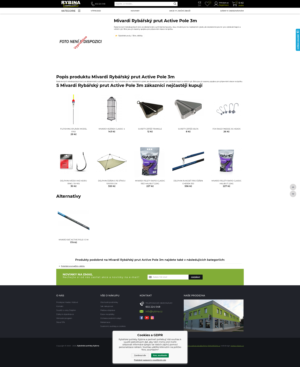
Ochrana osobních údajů (110, 318)
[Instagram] (152, 318)
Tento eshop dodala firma (197, 346)
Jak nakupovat (106, 306)
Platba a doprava (107, 310)
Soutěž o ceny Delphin (66, 310)
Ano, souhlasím (160, 355)
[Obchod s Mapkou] (214, 315)
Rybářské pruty (124, 36)
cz (199, 2)
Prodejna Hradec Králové (67, 302)
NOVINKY (135, 11)
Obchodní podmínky (109, 302)
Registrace (224, 5)
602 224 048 (100, 4)
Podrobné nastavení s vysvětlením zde (150, 360)
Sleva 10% (60, 322)
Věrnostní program (64, 318)
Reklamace (105, 322)
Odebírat (195, 277)
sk (199, 5)
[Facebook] (141, 318)
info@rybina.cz (153, 311)
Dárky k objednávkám (232, 11)
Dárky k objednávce (65, 314)
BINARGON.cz (214, 346)
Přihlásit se (224, 3)
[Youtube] (147, 318)
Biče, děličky (138, 36)
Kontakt (59, 306)
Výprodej (96, 11)
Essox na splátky (107, 314)
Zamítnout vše (140, 355)
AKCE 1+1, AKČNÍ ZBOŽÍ (179, 11)
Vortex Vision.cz (237, 346)
